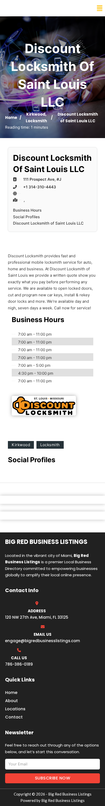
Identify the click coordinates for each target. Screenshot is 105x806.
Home (11, 117)
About (11, 701)
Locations (15, 709)
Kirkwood (35, 114)
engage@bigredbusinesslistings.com (42, 640)
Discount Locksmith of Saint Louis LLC (48, 223)
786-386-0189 (19, 664)
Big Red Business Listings (37, 8)
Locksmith (36, 121)
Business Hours (27, 210)
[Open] (99, 8)
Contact (14, 717)
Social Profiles (26, 216)
